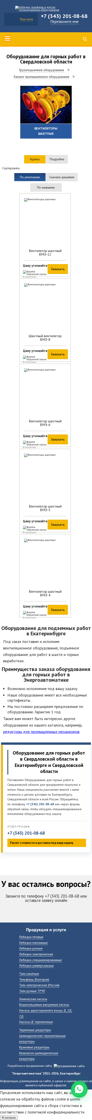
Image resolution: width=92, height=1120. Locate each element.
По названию (46, 187)
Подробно (57, 159)
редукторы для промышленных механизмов (41, 731)
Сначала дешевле (61, 177)
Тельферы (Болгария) (34, 979)
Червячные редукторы (35, 1030)
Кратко (35, 159)
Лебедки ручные (31, 948)
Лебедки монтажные (33, 942)
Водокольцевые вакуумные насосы (44, 1004)
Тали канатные (29, 973)
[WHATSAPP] (79, 1089)
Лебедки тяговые (31, 937)
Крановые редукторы (34, 1047)
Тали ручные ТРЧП (32, 991)
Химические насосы (33, 999)
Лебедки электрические (36, 954)
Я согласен (9, 1117)
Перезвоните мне (64, 21)
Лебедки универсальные (36, 965)
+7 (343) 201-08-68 (26, 833)
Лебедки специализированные (40, 960)
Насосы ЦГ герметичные (36, 1022)
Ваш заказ (26, 19)
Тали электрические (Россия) (39, 985)
